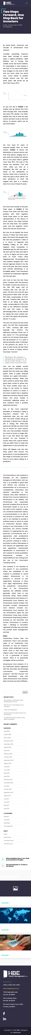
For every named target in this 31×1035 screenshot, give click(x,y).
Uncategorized (7, 27)
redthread (17, 1032)
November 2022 (8, 783)
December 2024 (8, 741)
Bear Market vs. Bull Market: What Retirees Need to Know (13, 701)
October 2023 (8, 757)
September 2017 (8, 792)
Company (7, 820)
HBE (18, 1030)
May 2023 (6, 773)
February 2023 (8, 779)
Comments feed (8, 840)
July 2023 (6, 766)
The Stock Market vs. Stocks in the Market (16, 865)
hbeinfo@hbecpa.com (11, 989)
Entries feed (7, 837)
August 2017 (7, 795)
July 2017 (6, 799)
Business (6, 816)
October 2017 (8, 789)
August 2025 (7, 734)
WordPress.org (8, 844)
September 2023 (9, 760)
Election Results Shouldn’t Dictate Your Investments (15, 713)
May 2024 (7, 750)
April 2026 (7, 731)
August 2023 (7, 763)
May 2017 (6, 805)
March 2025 (7, 738)
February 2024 (8, 754)
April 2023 (7, 776)
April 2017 (6, 808)
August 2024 (7, 747)
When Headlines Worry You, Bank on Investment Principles (17, 859)
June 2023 (7, 770)
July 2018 (6, 786)
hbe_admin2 (9, 25)
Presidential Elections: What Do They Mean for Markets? (14, 718)
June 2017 (7, 802)
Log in (5, 834)
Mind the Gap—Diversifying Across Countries (14, 705)
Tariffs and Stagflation (10, 710)
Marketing (7, 823)
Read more (5, 903)
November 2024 (8, 744)
